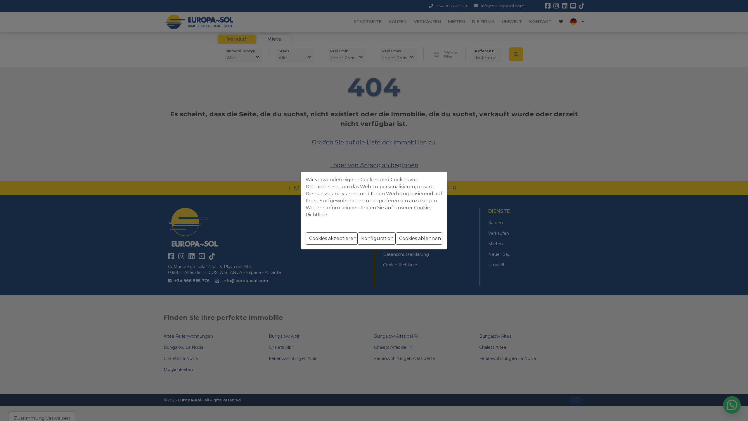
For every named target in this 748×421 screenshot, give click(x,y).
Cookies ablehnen (420, 238)
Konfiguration (377, 238)
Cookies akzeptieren (332, 238)
